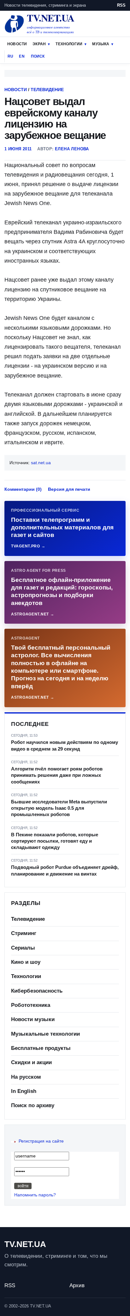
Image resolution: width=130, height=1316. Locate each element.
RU (10, 56)
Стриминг (23, 933)
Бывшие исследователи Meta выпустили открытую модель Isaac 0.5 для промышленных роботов (59, 808)
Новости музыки (33, 1019)
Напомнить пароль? (35, 1194)
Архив (77, 1285)
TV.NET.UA (25, 1244)
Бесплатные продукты (41, 1048)
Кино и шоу (25, 962)
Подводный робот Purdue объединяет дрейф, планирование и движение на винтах (65, 870)
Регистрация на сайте (41, 1141)
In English (23, 1091)
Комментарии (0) (23, 489)
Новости (17, 44)
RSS (121, 5)
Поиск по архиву (32, 1105)
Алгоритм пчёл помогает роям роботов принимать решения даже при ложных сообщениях (57, 775)
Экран (39, 44)
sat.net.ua (41, 462)
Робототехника (30, 1005)
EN (21, 56)
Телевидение (47, 89)
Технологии (69, 44)
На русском (26, 1077)
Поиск (38, 56)
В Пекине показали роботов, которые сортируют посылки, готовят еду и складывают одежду (54, 841)
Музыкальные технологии (45, 1034)
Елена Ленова (72, 149)
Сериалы (23, 948)
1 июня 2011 (18, 149)
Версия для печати (69, 489)
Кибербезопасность (36, 991)
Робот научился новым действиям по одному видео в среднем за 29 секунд (64, 745)
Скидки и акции (31, 1062)
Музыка (100, 44)
